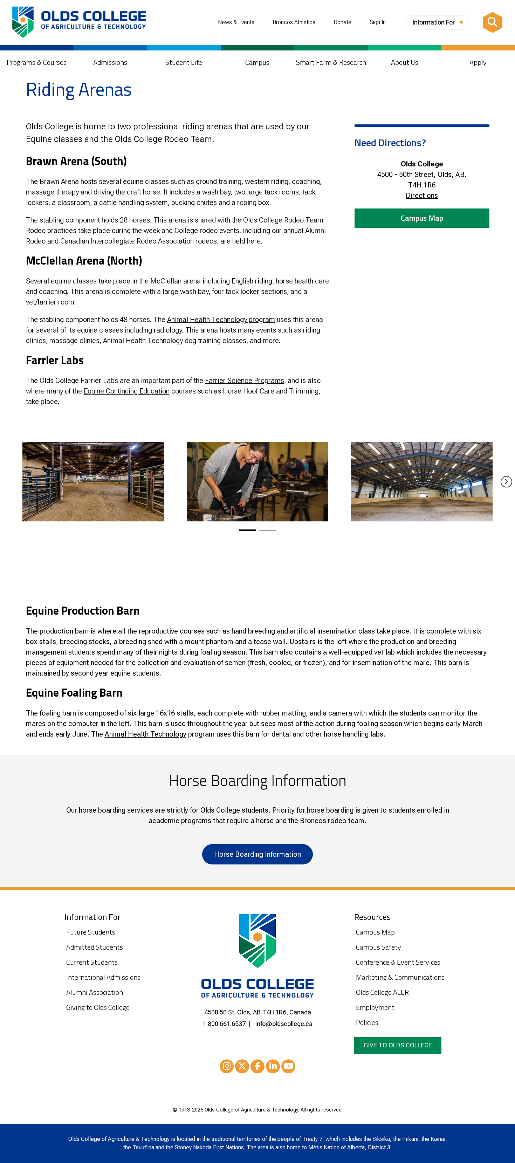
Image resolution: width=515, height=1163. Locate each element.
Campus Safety (378, 947)
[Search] (492, 22)
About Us (404, 62)
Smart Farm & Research (331, 62)
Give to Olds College (398, 1045)
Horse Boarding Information (257, 854)
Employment (375, 1007)
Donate (342, 22)
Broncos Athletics (294, 22)
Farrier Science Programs (244, 380)
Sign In (378, 22)
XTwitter (242, 1066)
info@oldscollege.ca (284, 1023)
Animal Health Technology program (221, 319)
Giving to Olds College (98, 1007)
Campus (257, 62)
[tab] (247, 530)
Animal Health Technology (145, 734)
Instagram (227, 1066)
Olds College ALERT (384, 992)
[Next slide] (506, 481)
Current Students (92, 962)
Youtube (288, 1066)
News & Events (236, 22)
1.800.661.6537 (224, 1023)
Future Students (90, 931)
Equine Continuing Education (127, 391)
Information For (434, 22)
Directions (422, 195)
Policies (367, 1022)
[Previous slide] (8, 481)
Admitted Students (94, 947)
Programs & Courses (37, 62)
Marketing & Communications (400, 977)
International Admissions (103, 977)
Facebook (257, 1066)
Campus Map (422, 218)
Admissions (110, 62)
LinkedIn (273, 1066)
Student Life (183, 62)
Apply (478, 62)
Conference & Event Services (398, 962)
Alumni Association (94, 992)
